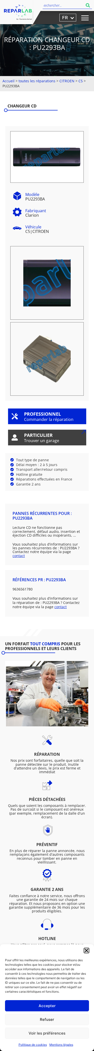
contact (19, 555)
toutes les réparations (37, 81)
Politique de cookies (33, 1045)
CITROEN (66, 81)
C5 (80, 81)
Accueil (9, 81)
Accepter (47, 1005)
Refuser (47, 1019)
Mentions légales (61, 1045)
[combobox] (63, 5)
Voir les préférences (47, 1033)
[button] (86, 950)
